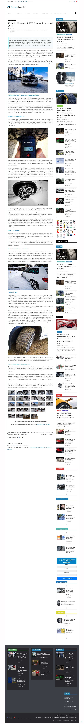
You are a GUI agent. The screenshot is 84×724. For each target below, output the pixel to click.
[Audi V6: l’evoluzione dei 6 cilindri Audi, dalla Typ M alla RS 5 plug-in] (60, 358)
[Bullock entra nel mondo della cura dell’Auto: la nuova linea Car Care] (61, 517)
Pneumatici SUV (68, 34)
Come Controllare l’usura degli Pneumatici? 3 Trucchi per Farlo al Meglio (42, 433)
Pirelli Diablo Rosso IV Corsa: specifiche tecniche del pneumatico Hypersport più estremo (22, 668)
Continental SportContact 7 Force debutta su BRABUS (70, 181)
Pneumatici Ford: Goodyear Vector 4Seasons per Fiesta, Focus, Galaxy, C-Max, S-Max (18, 433)
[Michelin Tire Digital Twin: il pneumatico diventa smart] (60, 162)
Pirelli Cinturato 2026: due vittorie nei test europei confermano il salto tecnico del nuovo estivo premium (70, 538)
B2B (26, 719)
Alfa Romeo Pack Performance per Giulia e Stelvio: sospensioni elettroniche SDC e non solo (66, 338)
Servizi (23, 719)
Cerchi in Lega (19, 13)
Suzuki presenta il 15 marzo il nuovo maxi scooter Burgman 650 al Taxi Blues (44, 654)
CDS (51, 13)
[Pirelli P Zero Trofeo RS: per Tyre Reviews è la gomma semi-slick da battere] (61, 550)
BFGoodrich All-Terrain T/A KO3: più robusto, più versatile (25, 2)
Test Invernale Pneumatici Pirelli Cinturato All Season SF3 (70, 66)
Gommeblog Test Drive (23, 30)
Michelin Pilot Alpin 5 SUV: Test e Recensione (70, 300)
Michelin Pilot (45, 30)
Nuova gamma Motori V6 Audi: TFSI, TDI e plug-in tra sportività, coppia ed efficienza (70, 385)
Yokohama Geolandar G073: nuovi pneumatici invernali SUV (68, 589)
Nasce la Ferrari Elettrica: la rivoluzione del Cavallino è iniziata (70, 459)
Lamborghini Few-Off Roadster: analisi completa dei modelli (70, 431)
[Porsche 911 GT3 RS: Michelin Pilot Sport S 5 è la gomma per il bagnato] (66, 403)
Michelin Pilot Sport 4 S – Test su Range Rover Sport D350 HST (66, 39)
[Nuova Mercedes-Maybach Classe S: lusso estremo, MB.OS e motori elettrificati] (60, 377)
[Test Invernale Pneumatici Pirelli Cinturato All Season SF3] (60, 66)
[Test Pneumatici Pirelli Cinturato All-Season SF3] (60, 310)
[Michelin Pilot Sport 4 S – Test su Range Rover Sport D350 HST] (66, 27)
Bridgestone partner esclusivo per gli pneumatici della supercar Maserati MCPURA (70, 211)
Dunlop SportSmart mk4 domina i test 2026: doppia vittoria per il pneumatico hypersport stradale (22, 656)
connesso (15, 445)
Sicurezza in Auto (57, 13)
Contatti (15, 719)
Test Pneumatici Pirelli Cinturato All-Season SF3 (70, 308)
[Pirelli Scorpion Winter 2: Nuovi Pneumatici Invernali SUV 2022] (61, 597)
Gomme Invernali (16, 30)
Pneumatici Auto (65, 410)
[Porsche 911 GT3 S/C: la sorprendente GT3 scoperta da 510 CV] (60, 442)
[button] (13, 13)
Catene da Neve (28, 13)
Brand (64, 13)
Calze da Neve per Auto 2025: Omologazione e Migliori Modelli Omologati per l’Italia (70, 630)
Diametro (66, 572)
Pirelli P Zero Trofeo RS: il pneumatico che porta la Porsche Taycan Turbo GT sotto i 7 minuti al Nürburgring (70, 142)
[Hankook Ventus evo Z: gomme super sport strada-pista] (60, 202)
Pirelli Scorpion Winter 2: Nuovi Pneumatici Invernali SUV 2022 (70, 597)
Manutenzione (45, 13)
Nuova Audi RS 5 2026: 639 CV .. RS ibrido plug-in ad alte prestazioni (70, 450)
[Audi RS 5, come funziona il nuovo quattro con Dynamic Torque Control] (60, 367)
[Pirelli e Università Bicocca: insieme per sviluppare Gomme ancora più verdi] (36, 665)
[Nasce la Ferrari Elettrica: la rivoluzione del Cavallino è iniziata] (60, 461)
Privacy (29, 719)
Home (8, 719)
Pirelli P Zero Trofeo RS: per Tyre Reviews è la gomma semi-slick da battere (70, 550)
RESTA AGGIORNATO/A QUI (43, 424)
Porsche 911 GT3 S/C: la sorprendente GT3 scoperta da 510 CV (70, 441)
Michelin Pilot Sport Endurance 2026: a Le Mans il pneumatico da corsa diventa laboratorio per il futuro (66, 112)
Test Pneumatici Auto (61, 34)
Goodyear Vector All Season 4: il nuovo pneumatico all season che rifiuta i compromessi (70, 170)
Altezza (66, 568)
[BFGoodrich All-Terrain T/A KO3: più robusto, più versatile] (60, 132)
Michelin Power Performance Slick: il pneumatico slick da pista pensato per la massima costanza (21, 681)
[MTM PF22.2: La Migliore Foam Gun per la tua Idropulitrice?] (61, 507)
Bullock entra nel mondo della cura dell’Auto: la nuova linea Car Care (69, 517)
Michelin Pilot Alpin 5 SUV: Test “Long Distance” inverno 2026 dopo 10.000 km (70, 55)
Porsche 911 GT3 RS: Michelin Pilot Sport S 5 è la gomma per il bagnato (65, 415)
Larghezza (66, 564)
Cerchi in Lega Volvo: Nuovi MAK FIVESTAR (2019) (70, 477)
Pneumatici (10, 13)
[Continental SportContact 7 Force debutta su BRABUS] (60, 182)
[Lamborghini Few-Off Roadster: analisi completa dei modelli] (60, 433)
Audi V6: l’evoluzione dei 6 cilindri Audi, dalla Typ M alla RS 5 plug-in (70, 357)
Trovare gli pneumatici (67, 578)
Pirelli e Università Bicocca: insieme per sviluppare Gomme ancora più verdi (45, 663)
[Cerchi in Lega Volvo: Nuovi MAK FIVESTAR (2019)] (61, 477)
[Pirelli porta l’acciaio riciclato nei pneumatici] (60, 153)
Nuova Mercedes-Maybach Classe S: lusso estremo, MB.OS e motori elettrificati (70, 375)
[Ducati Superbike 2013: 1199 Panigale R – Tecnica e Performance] (36, 674)
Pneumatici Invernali (12, 20)
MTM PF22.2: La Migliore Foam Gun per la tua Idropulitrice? (70, 507)
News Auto (36, 13)
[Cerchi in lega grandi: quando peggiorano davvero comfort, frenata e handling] (61, 487)
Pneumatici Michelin (11, 31)
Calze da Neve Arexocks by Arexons (70, 620)
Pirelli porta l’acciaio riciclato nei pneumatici (70, 152)
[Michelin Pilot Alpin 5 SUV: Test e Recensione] (60, 302)
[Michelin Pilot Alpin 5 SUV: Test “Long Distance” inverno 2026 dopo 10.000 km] (60, 58)
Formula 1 (11, 30)
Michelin (29, 30)
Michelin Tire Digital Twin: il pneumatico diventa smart (70, 161)
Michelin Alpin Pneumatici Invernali (37, 30)
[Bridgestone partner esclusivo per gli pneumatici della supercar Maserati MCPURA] (60, 213)
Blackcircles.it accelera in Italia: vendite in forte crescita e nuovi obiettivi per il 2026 (70, 190)
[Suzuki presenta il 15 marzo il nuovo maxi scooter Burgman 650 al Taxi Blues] (34, 655)
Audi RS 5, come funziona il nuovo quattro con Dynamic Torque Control (70, 366)
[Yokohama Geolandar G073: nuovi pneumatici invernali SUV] (58, 590)
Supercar (59, 410)
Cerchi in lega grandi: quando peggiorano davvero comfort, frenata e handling (70, 487)
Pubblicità (19, 719)
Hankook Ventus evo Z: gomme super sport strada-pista (70, 201)
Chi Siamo (11, 719)
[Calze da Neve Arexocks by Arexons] (61, 620)
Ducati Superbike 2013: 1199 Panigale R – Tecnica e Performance (46, 673)
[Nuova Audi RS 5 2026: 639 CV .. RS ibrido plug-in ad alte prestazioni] (60, 452)
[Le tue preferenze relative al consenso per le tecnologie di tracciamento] (82, 722)
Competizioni (60, 105)
